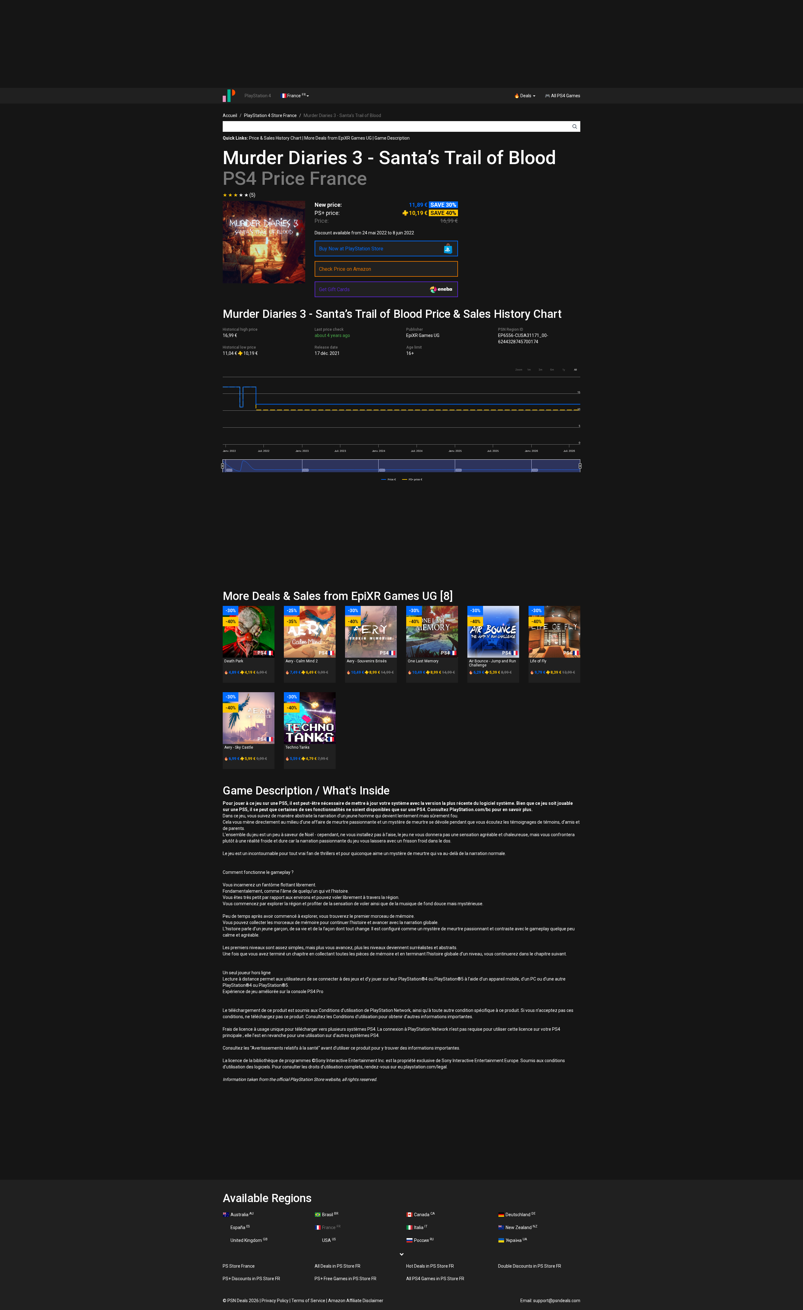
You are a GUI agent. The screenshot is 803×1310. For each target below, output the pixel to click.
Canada (424, 1214)
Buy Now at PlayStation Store (351, 249)
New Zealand (521, 1227)
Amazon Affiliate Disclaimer (355, 1300)
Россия (424, 1240)
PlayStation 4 (258, 95)
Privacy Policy (275, 1300)
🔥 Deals (523, 95)
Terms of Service (308, 1300)
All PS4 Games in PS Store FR (435, 1278)
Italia (421, 1227)
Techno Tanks (297, 747)
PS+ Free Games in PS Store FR (345, 1278)
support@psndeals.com (556, 1300)
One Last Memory (423, 661)
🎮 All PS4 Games (562, 95)
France (296, 95)
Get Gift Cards (334, 289)
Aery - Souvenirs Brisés (367, 661)
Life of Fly (538, 661)
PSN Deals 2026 (243, 1300)
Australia (242, 1214)
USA (329, 1240)
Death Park (233, 661)
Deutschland (520, 1214)
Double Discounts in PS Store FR (529, 1266)
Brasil (330, 1214)
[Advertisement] (401, 44)
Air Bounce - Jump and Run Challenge (492, 663)
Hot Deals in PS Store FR (430, 1266)
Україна (516, 1240)
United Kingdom (249, 1240)
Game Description (392, 138)
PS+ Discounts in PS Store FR (251, 1278)
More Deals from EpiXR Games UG (338, 138)
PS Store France (239, 1266)
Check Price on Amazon (345, 269)
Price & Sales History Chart (275, 138)
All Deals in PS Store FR (337, 1266)
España (240, 1227)
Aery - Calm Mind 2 (301, 661)
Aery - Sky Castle (238, 747)
